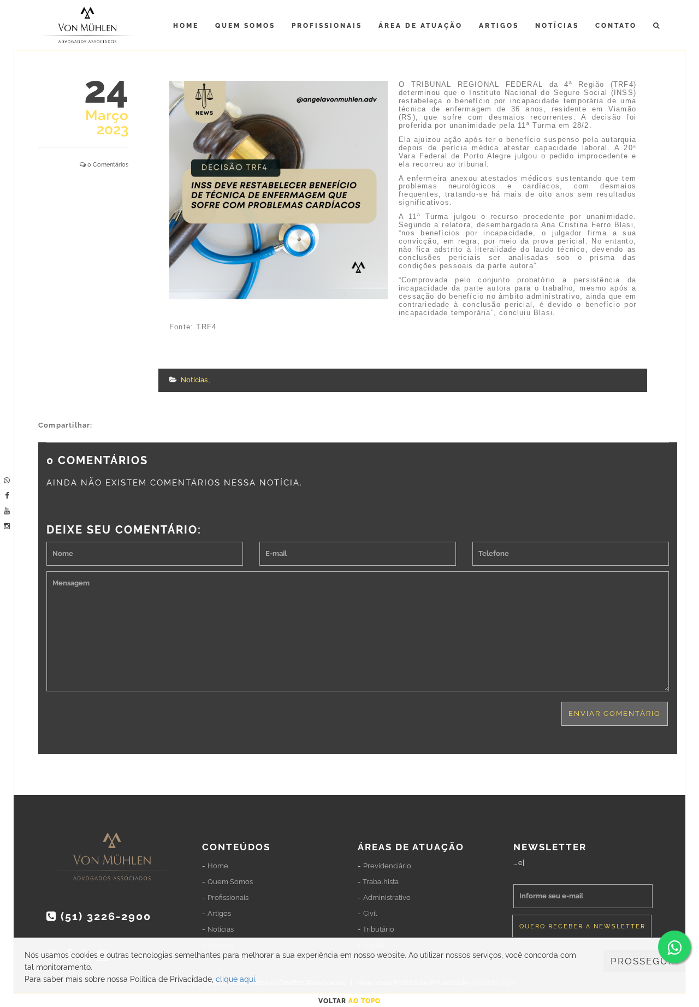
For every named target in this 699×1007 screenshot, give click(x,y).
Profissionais (327, 25)
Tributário (378, 929)
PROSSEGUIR (645, 961)
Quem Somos (245, 25)
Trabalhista (381, 882)
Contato (616, 25)
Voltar (349, 1001)
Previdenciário (387, 866)
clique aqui (235, 979)
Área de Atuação (420, 25)
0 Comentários (107, 164)
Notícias (557, 25)
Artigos (499, 25)
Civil (370, 913)
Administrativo (387, 897)
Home (186, 25)
